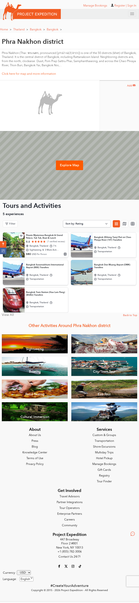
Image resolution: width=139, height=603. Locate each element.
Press (34, 441)
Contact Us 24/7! (69, 557)
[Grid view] (116, 223)
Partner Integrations (70, 502)
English (25, 579)
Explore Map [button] (69, 165)
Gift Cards (104, 470)
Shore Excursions (104, 447)
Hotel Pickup (104, 458)
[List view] (132, 223)
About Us (35, 435)
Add (131, 85)
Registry (104, 476)
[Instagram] (73, 566)
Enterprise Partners (69, 514)
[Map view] (124, 223)
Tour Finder (104, 481)
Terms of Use (34, 458)
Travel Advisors (70, 496)
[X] (66, 566)
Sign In (131, 6)
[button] (3, 244)
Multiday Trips (104, 452)
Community (69, 525)
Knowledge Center (34, 452)
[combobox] (26, 579)
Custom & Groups (104, 435)
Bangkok (37, 29)
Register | (120, 6)
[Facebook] (59, 566)
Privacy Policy (35, 464)
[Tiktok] (80, 566)
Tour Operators (69, 508)
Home (5, 29)
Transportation (104, 441)
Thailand (20, 29)
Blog (35, 447)
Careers (69, 520)
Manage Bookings (104, 464)
